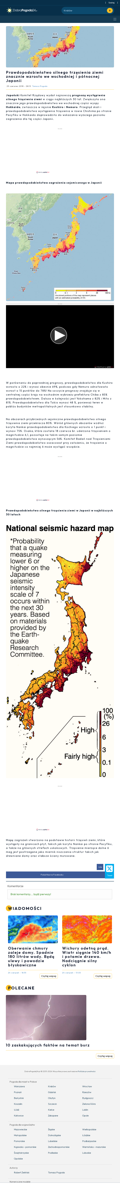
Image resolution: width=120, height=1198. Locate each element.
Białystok (19, 1098)
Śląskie (51, 1129)
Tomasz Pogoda (56, 1172)
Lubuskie (86, 1152)
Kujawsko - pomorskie (25, 1146)
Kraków (52, 1086)
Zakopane (53, 1115)
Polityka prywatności (87, 1071)
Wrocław (87, 1086)
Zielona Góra (89, 1103)
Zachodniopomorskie (59, 1146)
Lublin (85, 1109)
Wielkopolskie (89, 1129)
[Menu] (115, 19)
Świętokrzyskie (21, 1152)
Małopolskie (20, 1135)
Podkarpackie (89, 1141)
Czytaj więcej (48, 975)
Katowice (19, 1115)
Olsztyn (51, 1098)
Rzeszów (86, 1092)
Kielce (51, 1109)
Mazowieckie (20, 1129)
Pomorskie (19, 1141)
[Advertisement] (60, 150)
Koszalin (18, 1103)
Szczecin (52, 1103)
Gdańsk (52, 1092)
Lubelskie (52, 1141)
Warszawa (19, 1086)
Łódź (16, 1109)
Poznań (18, 1092)
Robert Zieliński (21, 1172)
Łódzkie (86, 1135)
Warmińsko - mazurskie (94, 1146)
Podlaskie (53, 1152)
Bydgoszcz (87, 1098)
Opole (85, 1115)
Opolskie (18, 1158)
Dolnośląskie (54, 1135)
